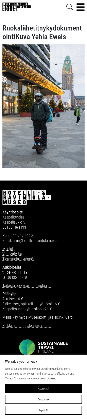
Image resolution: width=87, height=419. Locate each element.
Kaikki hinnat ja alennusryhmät (26, 325)
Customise (43, 399)
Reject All (43, 410)
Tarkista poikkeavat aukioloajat (26, 285)
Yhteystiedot (12, 253)
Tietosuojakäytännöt (18, 258)
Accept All (43, 388)
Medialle (8, 248)
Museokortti (37, 317)
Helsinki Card (62, 317)
